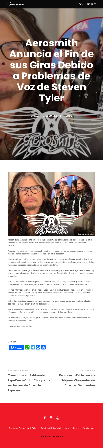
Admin (37, 116)
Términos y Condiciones (83, 428)
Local (67, 428)
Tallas (34, 428)
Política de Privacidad (51, 428)
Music (69, 116)
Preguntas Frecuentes (19, 428)
